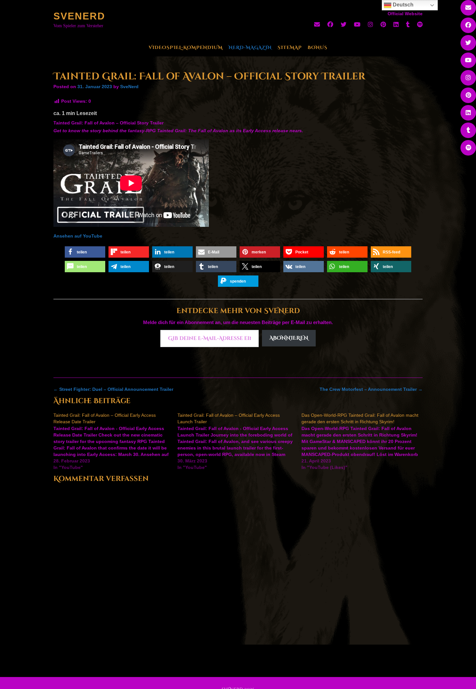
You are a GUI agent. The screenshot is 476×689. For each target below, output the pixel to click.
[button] (85, 252)
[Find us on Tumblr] (408, 24)
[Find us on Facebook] (330, 24)
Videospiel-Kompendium (186, 47)
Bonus (317, 47)
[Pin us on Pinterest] (383, 24)
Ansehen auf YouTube (77, 236)
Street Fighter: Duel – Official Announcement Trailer (113, 389)
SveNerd (79, 16)
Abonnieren (288, 338)
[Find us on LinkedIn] (396, 24)
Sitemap (290, 47)
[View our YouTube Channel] (357, 24)
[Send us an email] (317, 24)
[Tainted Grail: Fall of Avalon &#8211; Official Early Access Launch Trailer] (239, 441)
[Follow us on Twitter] (343, 24)
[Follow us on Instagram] (370, 24)
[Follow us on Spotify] (420, 24)
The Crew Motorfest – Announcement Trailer (371, 389)
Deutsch (402, 4)
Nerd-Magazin (250, 47)
